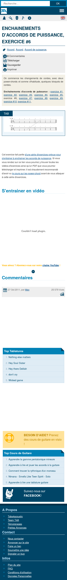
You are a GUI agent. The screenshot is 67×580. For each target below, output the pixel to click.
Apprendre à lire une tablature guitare (28, 482)
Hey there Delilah (18, 368)
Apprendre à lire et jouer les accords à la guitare (34, 465)
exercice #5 (56, 94)
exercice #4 (40, 94)
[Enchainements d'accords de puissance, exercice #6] (33, 124)
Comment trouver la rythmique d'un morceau (32, 470)
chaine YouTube (50, 265)
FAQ (10, 568)
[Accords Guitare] (17, 17)
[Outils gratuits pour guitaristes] (29, 17)
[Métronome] (4, 17)
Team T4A (13, 520)
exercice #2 (10, 94)
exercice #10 (10, 101)
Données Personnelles (19, 576)
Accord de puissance (35, 49)
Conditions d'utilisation (19, 572)
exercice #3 (25, 94)
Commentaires (16, 56)
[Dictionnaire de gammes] (23, 17)
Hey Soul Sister (17, 363)
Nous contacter (16, 538)
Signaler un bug (16, 553)
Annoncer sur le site (18, 542)
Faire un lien (14, 546)
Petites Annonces (17, 527)
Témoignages (15, 524)
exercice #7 (25, 98)
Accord (10, 49)
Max (27, 289)
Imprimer (12, 69)
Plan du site (14, 565)
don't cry (13, 374)
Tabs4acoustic (15, 516)
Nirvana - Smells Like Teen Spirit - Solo (29, 476)
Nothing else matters (20, 357)
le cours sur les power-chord (26, 173)
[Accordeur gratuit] (10, 17)
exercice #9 (56, 98)
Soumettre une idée (18, 550)
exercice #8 (40, 98)
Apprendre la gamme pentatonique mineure (32, 459)
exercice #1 (56, 91)
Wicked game (16, 380)
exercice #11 (24, 101)
